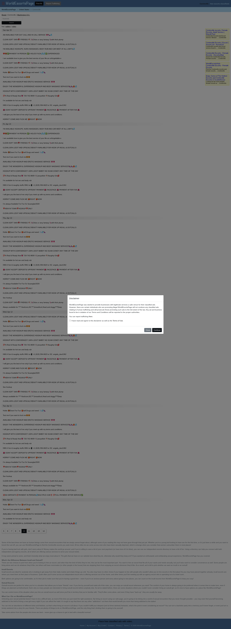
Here (90, 316)
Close (148, 330)
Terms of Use (118, 321)
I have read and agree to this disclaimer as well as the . (97, 321)
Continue (157, 330)
